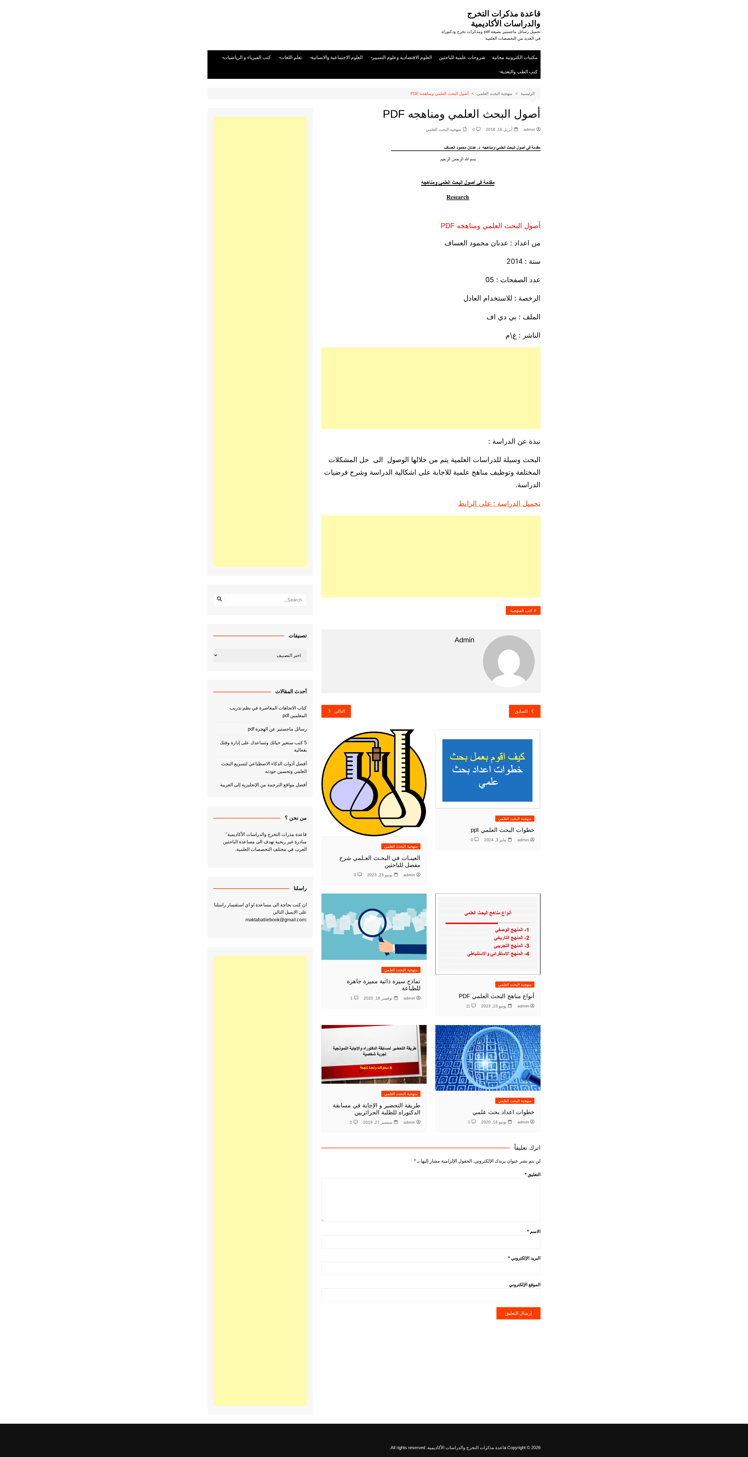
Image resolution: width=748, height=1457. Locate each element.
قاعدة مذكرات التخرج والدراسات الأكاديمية (504, 18)
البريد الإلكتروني (524, 1257)
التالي (339, 711)
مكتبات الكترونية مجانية (515, 57)
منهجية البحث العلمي (443, 129)
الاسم (534, 1231)
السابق (521, 711)
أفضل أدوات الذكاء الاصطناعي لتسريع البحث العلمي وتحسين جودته (264, 767)
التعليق (533, 1174)
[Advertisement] (431, 388)
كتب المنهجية (521, 610)
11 (468, 1006)
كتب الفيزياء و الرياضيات (247, 57)
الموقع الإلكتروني (525, 1284)
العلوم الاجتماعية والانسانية (337, 57)
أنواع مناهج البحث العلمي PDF (496, 996)
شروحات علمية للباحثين (462, 57)
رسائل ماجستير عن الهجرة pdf (277, 728)
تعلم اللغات (291, 57)
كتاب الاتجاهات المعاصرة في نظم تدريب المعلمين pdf (268, 711)
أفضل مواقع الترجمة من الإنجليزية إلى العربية (263, 784)
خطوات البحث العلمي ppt (502, 830)
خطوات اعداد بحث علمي (503, 1112)
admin (529, 129)
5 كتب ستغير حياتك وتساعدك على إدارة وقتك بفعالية (263, 746)
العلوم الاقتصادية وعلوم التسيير (402, 57)
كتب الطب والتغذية (519, 71)
